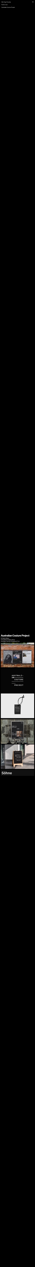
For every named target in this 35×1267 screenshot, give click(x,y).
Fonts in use (4, 4)
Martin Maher (5, 638)
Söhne (5, 639)
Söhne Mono (12, 639)
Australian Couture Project (8, 7)
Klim (6, 2)
